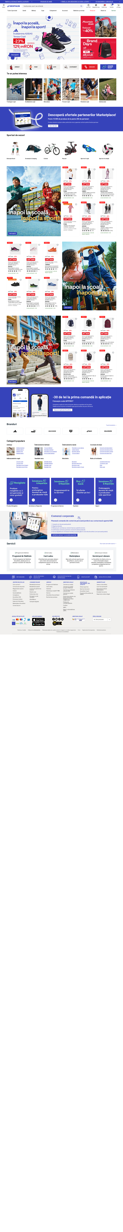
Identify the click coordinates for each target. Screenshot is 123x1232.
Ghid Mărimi (33, 604)
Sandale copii (47, 465)
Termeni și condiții (68, 589)
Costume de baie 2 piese (106, 451)
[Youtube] (56, 624)
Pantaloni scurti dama (78, 448)
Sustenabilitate (17, 597)
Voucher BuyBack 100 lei (110, 67)
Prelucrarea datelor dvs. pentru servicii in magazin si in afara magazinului (69, 602)
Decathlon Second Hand (52, 599)
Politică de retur (34, 598)
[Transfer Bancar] (25, 625)
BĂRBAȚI (17, 67)
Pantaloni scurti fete (21, 467)
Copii (42, 10)
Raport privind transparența (88, 634)
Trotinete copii (104, 463)
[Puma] (33, 431)
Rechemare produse (51, 601)
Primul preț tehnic (17, 603)
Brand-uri (103, 10)
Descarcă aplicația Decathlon (62, 410)
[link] (14, 55)
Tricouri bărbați (48, 448)
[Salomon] (108, 431)
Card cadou (49, 591)
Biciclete (74, 461)
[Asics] (89, 431)
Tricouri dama (75, 453)
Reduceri (92, 10)
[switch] (76, 169)
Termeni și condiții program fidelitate (68, 592)
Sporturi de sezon (85, 593)
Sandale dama (48, 461)
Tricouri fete (19, 463)
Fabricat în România (18, 605)
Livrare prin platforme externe (35, 594)
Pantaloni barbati (48, 449)
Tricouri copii (19, 461)
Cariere (15, 595)
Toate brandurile (110, 425)
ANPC (64, 611)
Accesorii (65, 10)
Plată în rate (33, 596)
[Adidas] (15, 431)
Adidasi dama (20, 449)
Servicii (113, 10)
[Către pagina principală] (13, 6)
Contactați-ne (16, 610)
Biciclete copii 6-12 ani (78, 467)
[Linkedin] (62, 624)
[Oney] (17, 627)
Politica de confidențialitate (67, 607)
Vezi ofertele (53, 126)
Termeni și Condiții (21, 634)
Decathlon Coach (84, 595)
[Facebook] (53, 624)
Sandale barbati (48, 463)
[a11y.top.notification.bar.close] (119, 2)
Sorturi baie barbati (49, 453)
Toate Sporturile (12, 10)
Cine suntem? (16, 589)
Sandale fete (47, 467)
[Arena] (71, 431)
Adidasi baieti (20, 453)
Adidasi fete (19, 451)
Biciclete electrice (77, 463)
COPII (54, 67)
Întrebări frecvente (102, 596)
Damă (24, 10)
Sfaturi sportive (84, 591)
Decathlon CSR (17, 601)
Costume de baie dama (106, 448)
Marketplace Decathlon (19, 607)
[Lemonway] (25, 627)
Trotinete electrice (105, 461)
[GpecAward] (57, 629)
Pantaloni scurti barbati (50, 451)
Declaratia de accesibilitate (62, 636)
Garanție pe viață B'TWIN (53, 595)
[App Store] (38, 625)
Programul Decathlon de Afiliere (86, 598)
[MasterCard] (17, 624)
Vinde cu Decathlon (102, 589)
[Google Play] (38, 629)
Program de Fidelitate (52, 589)
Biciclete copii (75, 465)
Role (101, 465)
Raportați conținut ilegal (103, 598)
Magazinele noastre (18, 593)
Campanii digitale (34, 606)
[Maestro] (21, 624)
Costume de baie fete (106, 453)
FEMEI (35, 67)
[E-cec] (13, 628)
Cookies (65, 609)
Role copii (102, 467)
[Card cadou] (28, 624)
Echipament (53, 10)
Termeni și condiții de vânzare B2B (69, 595)
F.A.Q (79, 634)
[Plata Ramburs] (21, 628)
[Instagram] (59, 624)
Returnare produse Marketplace (102, 594)
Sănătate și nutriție (78, 10)
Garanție (48, 593)
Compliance (16, 599)
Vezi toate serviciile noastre (107, 543)
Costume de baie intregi (106, 449)
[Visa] (13, 624)
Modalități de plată (35, 591)
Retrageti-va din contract (34, 601)
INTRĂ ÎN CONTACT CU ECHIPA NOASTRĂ (64, 535)
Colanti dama (75, 449)
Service (48, 597)
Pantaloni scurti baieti (22, 465)
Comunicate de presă (18, 591)
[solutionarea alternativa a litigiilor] (78, 624)
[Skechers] (52, 431)
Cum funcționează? (102, 591)
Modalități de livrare (35, 589)
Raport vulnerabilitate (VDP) (69, 614)
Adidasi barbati (20, 448)
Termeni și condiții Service (68, 598)
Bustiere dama (76, 451)
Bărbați (34, 10)
